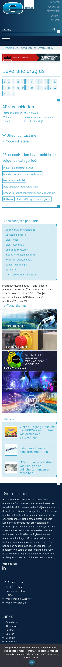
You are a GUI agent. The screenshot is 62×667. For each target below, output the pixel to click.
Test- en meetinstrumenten (21, 274)
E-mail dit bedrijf (33, 121)
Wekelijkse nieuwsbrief (19, 598)
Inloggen (55, 2)
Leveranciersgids (28, 48)
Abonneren (54, 6)
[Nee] (58, 655)
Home (15, 48)
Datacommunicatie (16, 234)
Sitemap (10, 637)
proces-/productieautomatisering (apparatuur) (29, 192)
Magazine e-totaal (15, 590)
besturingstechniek (14, 180)
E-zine (9, 594)
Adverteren (53, 11)
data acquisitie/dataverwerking (20, 186)
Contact (55, 15)
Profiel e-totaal (14, 587)
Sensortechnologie (16, 264)
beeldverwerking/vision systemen (22, 173)
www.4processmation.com (39, 116)
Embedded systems (17, 249)
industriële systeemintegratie (34, 199)
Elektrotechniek (15, 244)
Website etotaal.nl (16, 602)
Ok (31, 662)
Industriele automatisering (18, 167)
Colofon (55, 20)
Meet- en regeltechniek (19, 259)
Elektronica (12, 239)
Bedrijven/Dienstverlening (20, 229)
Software (8, 199)
